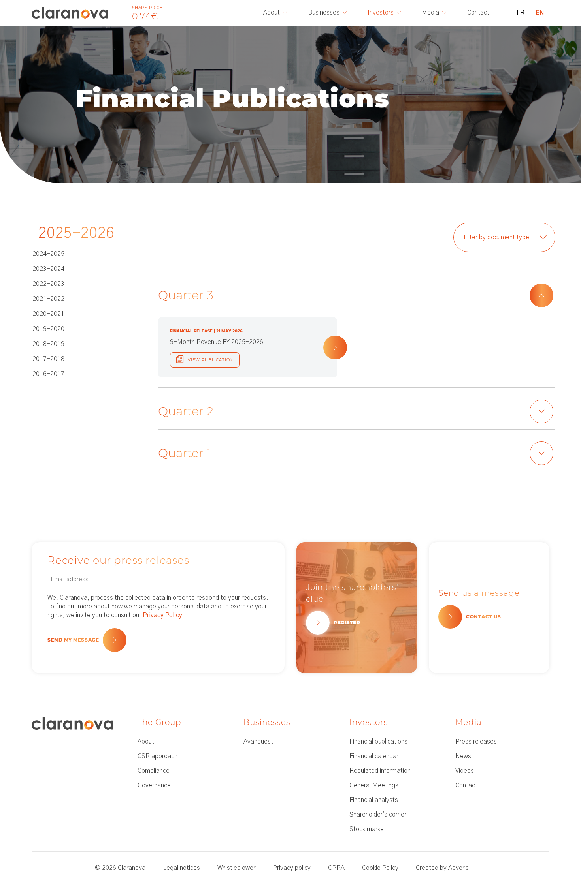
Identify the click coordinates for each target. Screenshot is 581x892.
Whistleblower (236, 868)
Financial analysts (373, 800)
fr (520, 12)
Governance (154, 785)
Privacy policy (292, 868)
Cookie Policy (380, 868)
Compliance (154, 771)
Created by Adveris (442, 868)
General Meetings (373, 785)
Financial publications (378, 741)
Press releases (476, 741)
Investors (381, 12)
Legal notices (181, 868)
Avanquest (258, 741)
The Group (159, 722)
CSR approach (157, 756)
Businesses (324, 12)
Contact (478, 12)
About (271, 12)
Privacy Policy (162, 615)
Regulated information (380, 771)
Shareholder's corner (377, 814)
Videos (464, 771)
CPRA (336, 868)
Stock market (367, 829)
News (463, 756)
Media (430, 12)
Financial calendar (373, 756)
